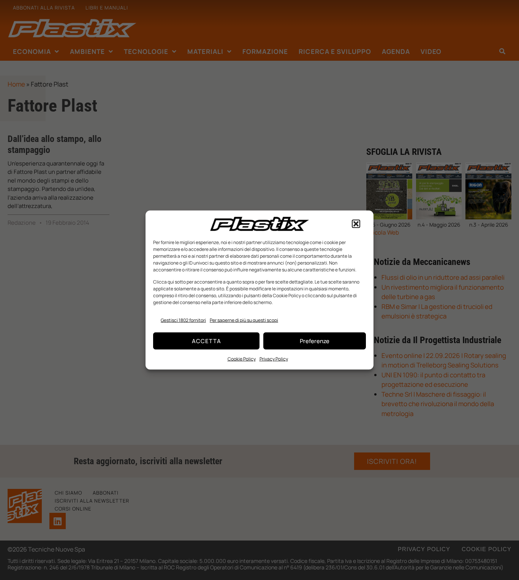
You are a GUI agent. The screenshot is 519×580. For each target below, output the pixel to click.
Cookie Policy (242, 359)
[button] (356, 224)
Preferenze (314, 341)
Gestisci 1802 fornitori (183, 320)
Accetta (206, 341)
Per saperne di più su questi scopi (244, 320)
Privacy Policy (274, 359)
